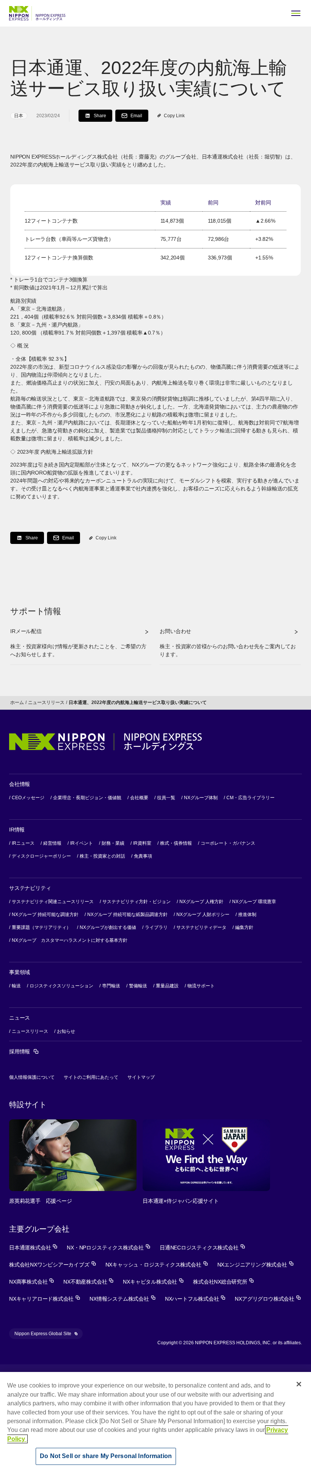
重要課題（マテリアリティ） (41, 927)
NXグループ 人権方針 (201, 901)
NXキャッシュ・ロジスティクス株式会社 (156, 1265)
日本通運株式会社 (33, 1248)
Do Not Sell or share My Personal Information (106, 1456)
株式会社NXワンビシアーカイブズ (52, 1265)
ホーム (17, 702)
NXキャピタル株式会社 (153, 1282)
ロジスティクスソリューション (61, 985)
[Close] (299, 1384)
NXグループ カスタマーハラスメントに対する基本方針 (69, 940)
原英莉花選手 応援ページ (40, 1201)
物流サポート (201, 985)
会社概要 (139, 797)
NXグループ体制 (201, 797)
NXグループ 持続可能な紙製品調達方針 (127, 914)
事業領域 (19, 972)
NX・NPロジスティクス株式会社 (109, 1248)
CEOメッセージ (28, 797)
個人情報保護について (32, 1077)
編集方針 (244, 927)
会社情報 (19, 784)
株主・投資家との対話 (102, 856)
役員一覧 (166, 797)
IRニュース (23, 843)
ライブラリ (156, 927)
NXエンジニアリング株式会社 (255, 1265)
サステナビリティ (30, 888)
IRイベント (81, 843)
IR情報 (17, 830)
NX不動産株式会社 (88, 1282)
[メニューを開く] (296, 13)
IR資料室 (142, 843)
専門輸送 (111, 985)
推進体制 (247, 914)
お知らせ (66, 1031)
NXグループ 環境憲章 (254, 901)
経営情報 (52, 843)
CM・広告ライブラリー (250, 797)
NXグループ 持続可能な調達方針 (45, 914)
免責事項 (143, 856)
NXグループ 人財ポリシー (202, 914)
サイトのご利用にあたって (91, 1077)
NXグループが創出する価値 (108, 927)
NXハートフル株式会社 (195, 1299)
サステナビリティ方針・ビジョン (136, 901)
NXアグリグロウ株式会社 (268, 1299)
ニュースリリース (46, 702)
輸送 (16, 985)
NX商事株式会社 (31, 1282)
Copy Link (174, 115)
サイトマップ (141, 1077)
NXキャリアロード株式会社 (44, 1299)
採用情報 (24, 1051)
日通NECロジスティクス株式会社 (202, 1248)
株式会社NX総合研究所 (223, 1282)
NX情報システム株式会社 (123, 1299)
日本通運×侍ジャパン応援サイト (181, 1201)
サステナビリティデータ (201, 927)
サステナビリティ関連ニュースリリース (53, 901)
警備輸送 (138, 985)
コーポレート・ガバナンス (228, 843)
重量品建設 (167, 985)
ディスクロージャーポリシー (41, 856)
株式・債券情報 (176, 843)
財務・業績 (113, 843)
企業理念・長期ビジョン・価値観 (87, 797)
